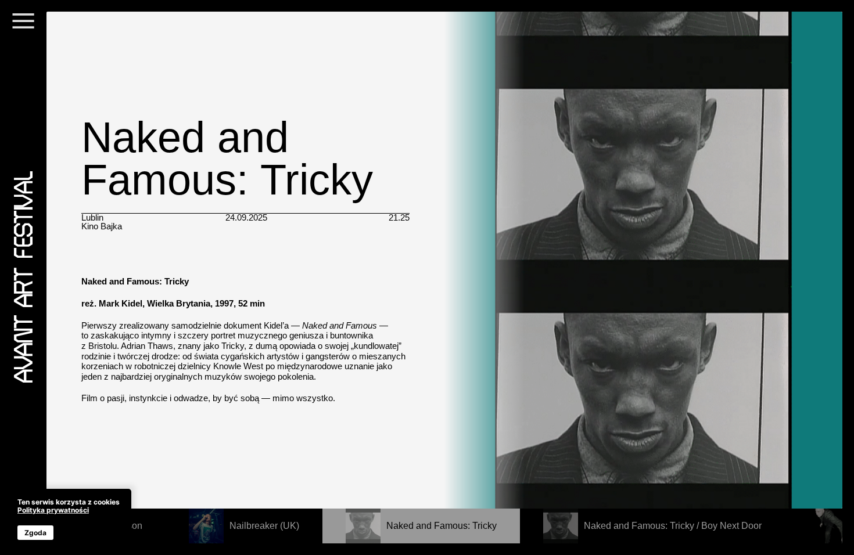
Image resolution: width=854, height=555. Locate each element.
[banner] (68, 519)
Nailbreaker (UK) (264, 526)
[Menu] (23, 27)
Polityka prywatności (53, 510)
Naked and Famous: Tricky (441, 526)
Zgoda (35, 532)
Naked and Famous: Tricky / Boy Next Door (673, 526)
